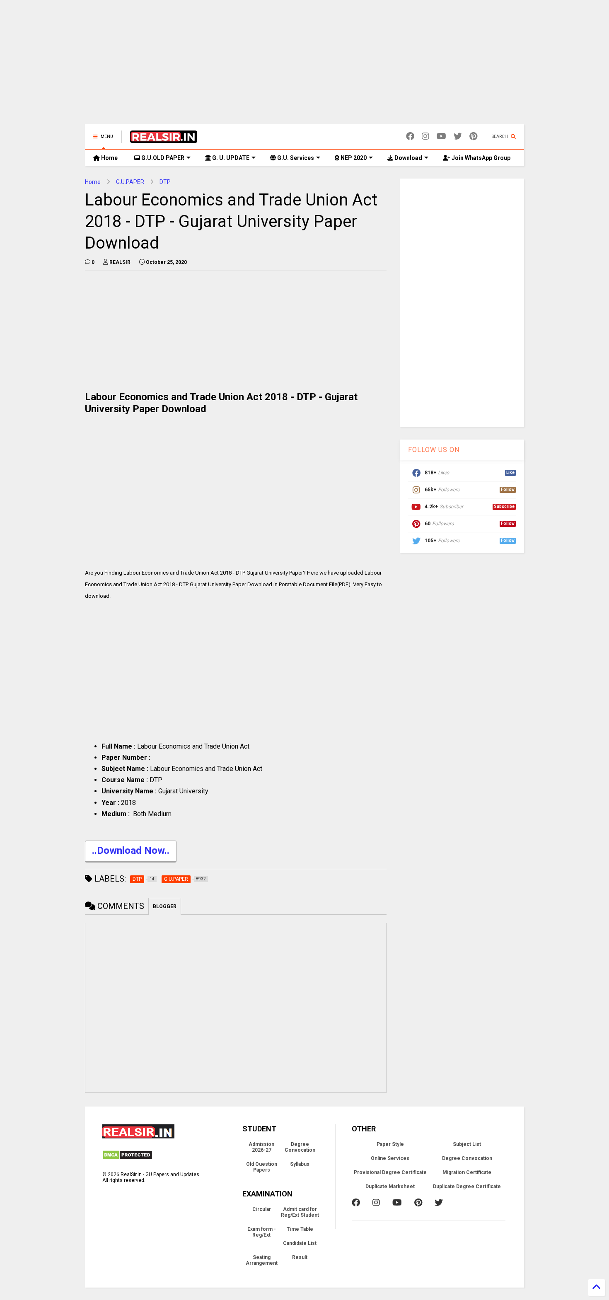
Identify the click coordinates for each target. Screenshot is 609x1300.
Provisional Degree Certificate (390, 1172)
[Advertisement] (304, 66)
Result (299, 1257)
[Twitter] (458, 136)
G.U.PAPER (130, 182)
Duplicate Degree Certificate (467, 1186)
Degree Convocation (300, 1147)
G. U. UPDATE (230, 158)
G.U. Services (295, 158)
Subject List (467, 1144)
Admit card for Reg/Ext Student (300, 1212)
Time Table (300, 1229)
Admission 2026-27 (261, 1147)
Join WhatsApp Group (480, 158)
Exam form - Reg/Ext (261, 1232)
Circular (261, 1209)
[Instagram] (425, 136)
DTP (165, 182)
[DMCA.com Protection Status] (127, 1158)
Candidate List (300, 1243)
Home (109, 158)
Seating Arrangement (262, 1260)
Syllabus (299, 1164)
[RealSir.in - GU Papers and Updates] (163, 139)
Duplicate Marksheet (390, 1186)
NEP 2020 (353, 158)
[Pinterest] (473, 136)
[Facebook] (410, 136)
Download (407, 158)
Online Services (390, 1158)
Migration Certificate (466, 1172)
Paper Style (390, 1144)
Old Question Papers (261, 1167)
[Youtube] (441, 136)
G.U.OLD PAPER (162, 158)
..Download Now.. (130, 850)
